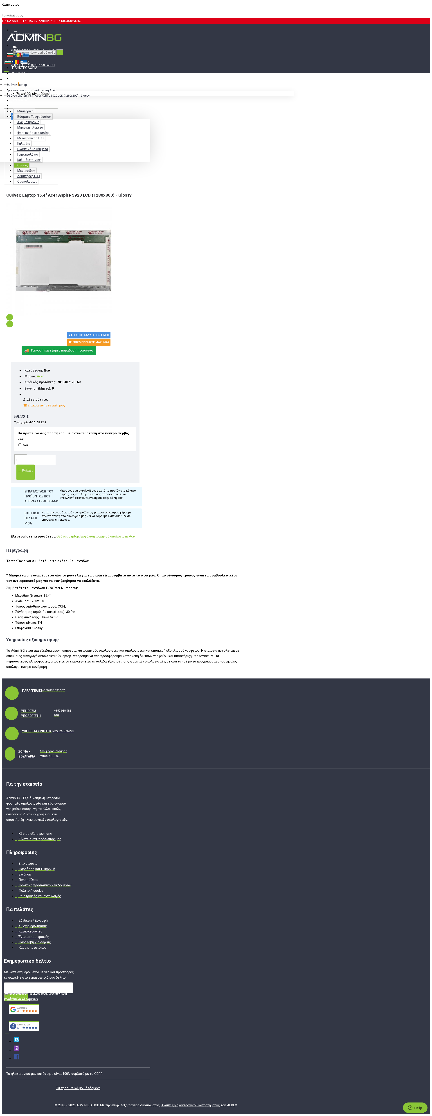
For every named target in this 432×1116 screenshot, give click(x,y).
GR (19, 10)
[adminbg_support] (17, 1041)
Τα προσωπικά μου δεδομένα (78, 1088)
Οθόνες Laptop (17, 84)
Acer (40, 376)
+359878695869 (71, 21)
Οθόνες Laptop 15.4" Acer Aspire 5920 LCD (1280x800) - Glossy (48, 95)
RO (11, 10)
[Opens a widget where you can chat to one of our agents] (415, 1108)
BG (4, 10)
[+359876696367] (17, 1050)
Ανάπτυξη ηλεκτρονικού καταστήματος (190, 1105)
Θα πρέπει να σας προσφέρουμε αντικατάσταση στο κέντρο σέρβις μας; (73, 436)
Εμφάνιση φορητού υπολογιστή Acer (31, 90)
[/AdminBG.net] (17, 1059)
